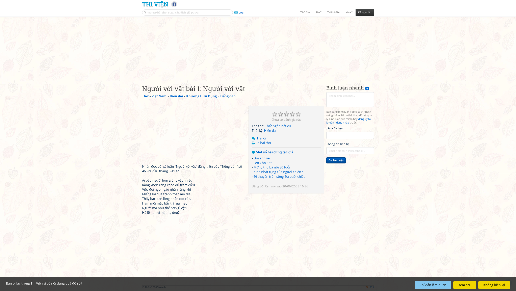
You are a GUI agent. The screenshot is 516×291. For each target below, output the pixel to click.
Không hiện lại (494, 285)
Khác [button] (349, 12)
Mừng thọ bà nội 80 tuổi (272, 167)
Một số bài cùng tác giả (274, 152)
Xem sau (464, 285)
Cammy (270, 186)
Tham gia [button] (333, 12)
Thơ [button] (318, 12)
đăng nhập (342, 122)
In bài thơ (264, 143)
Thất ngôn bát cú (278, 126)
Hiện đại (270, 130)
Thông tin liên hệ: (338, 144)
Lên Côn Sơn (263, 163)
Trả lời (261, 138)
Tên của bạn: (335, 128)
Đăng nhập (364, 12)
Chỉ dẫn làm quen (433, 285)
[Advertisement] (258, 47)
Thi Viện (155, 4)
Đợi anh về (262, 158)
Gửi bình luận (336, 160)
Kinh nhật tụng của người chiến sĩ (279, 172)
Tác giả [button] (305, 12)
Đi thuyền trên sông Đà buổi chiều (280, 176)
